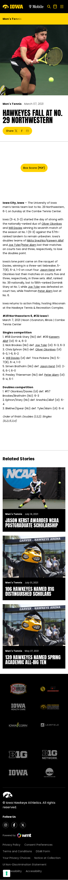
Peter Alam (29, 245)
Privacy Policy (11, 845)
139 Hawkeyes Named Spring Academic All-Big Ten (33, 659)
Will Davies (15, 228)
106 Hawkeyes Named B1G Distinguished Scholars (29, 591)
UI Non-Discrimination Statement (24, 864)
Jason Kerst (47, 270)
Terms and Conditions (17, 851)
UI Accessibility (12, 871)
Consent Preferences (38, 845)
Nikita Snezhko (36, 240)
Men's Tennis (12, 104)
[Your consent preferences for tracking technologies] (6, 873)
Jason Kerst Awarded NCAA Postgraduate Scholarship (32, 523)
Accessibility (34, 871)
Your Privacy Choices (16, 858)
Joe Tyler (14, 245)
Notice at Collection (47, 858)
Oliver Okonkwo (52, 224)
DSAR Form (43, 851)
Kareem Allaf (55, 240)
